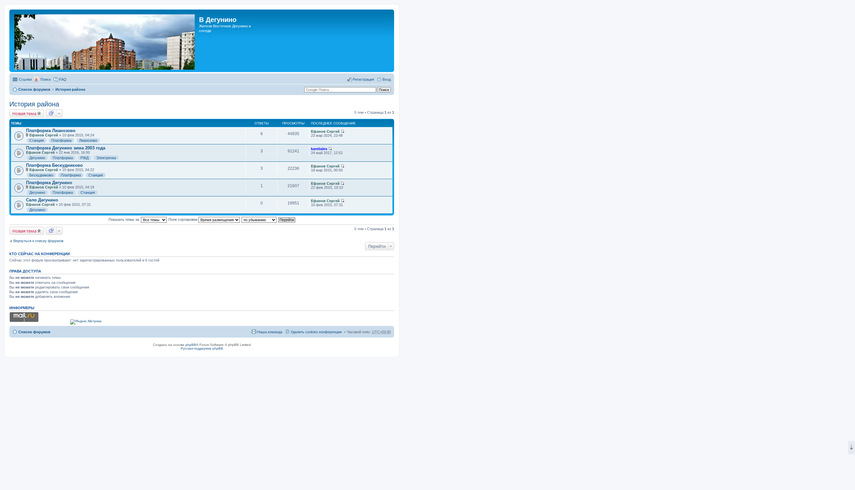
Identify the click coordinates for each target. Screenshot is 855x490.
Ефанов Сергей (43, 135)
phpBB (190, 345)
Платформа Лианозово (50, 130)
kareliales (319, 149)
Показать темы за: (125, 219)
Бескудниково (41, 175)
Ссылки (25, 79)
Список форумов (34, 89)
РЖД (84, 158)
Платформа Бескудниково (54, 165)
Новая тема (24, 113)
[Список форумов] (105, 40)
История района (70, 89)
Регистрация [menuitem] (363, 79)
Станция (36, 140)
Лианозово (88, 140)
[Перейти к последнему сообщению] (342, 131)
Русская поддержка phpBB (202, 348)
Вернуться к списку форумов (38, 241)
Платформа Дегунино (49, 182)
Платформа (61, 140)
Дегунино (37, 158)
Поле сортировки (183, 219)
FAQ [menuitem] (62, 79)
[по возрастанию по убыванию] (259, 219)
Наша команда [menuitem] (269, 332)
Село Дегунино (42, 199)
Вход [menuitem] (386, 79)
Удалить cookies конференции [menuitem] (316, 332)
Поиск (45, 79)
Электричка (106, 158)
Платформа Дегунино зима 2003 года (65, 147)
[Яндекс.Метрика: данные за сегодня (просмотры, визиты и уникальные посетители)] (86, 322)
